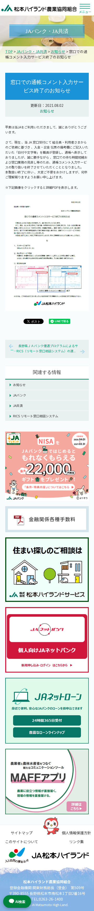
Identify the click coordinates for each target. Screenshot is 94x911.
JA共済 (18, 405)
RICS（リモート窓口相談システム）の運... (46, 351)
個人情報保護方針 (76, 832)
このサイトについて (21, 841)
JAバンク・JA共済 (31, 51)
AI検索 (20, 902)
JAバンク (19, 395)
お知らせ (58, 51)
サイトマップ (22, 832)
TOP (9, 51)
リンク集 (76, 841)
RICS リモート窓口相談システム (35, 416)
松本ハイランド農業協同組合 (39, 8)
